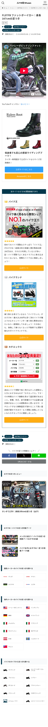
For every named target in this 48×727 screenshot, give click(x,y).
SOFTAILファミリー (20, 27)
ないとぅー (25, 104)
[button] (9, 456)
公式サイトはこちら (24, 169)
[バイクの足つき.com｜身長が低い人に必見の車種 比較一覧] (24, 3)
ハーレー (8, 27)
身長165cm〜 (9, 34)
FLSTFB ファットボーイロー (11, 30)
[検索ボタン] (3, 3)
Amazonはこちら (24, 176)
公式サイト (24, 268)
